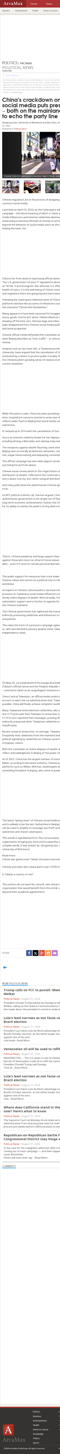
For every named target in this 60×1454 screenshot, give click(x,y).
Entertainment (21, 10)
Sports (36, 1442)
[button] (10, 153)
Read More (23, 1040)
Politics (36, 1438)
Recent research (11, 731)
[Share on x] (35, 953)
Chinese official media (14, 334)
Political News (20, 129)
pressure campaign (42, 625)
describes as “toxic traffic (31, 338)
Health (35, 10)
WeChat (36, 766)
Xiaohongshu (50, 766)
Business (6, 10)
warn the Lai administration (31, 700)
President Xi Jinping (26, 770)
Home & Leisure (40, 1429)
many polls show (16, 485)
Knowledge (38, 1433)
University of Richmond (15, 849)
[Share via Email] (55, 953)
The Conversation (48, 838)
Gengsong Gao (49, 845)
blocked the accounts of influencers (34, 303)
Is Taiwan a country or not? (17, 874)
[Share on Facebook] (29, 953)
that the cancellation (42, 352)
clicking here (17, 92)
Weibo (27, 766)
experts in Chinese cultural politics (25, 590)
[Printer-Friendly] (48, 953)
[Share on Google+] (42, 953)
